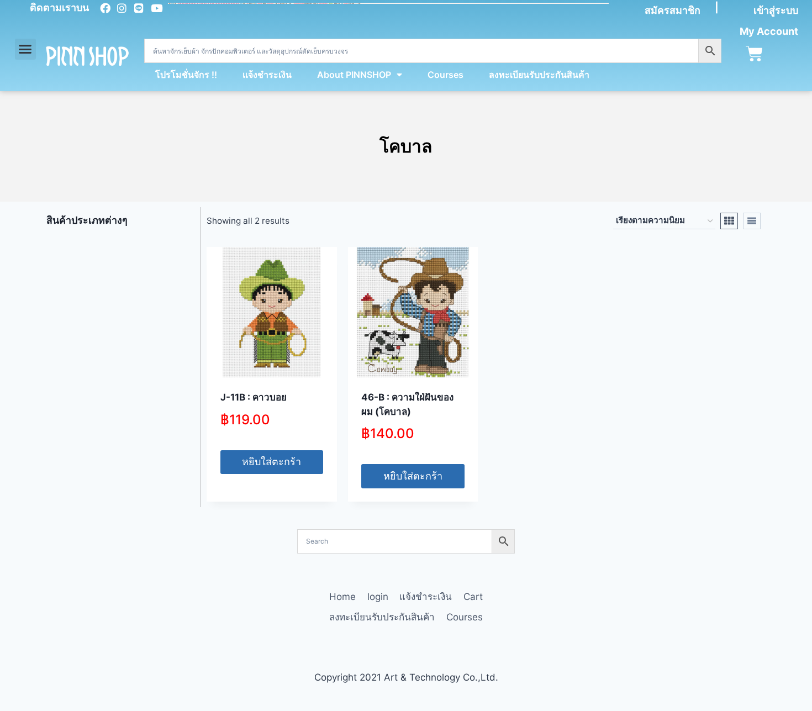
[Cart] (754, 54)
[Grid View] (729, 221)
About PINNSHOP (354, 74)
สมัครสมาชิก (672, 10)
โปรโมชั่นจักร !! (186, 74)
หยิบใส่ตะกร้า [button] (271, 461)
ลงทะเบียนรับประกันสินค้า (539, 74)
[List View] (752, 221)
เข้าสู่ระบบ (775, 10)
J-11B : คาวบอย (253, 397)
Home (342, 596)
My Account (769, 31)
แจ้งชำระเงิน (267, 74)
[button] (25, 49)
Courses (445, 74)
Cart (473, 596)
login (377, 596)
